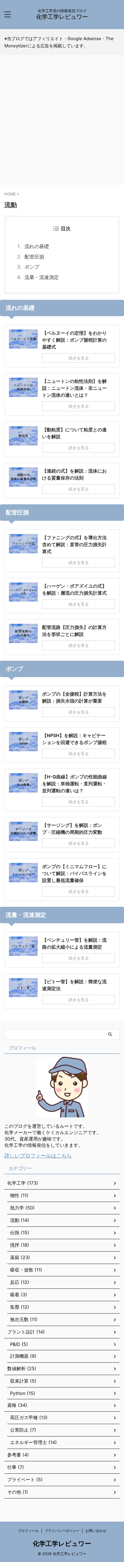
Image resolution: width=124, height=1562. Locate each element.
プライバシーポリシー (62, 1531)
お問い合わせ (95, 1531)
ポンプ (32, 267)
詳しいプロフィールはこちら (38, 1156)
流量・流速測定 (42, 277)
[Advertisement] (62, 123)
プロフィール (28, 1531)
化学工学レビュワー (62, 16)
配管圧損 (34, 257)
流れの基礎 (37, 246)
